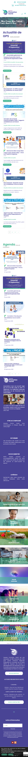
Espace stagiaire (21, 2)
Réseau (18, 125)
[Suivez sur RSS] (15, 742)
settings (12, 752)
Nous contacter (14, 702)
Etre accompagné (14, 421)
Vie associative (19, 62)
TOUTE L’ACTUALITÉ (14, 37)
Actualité (12, 62)
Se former (14, 438)
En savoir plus (7, 70)
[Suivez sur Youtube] (13, 742)
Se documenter (14, 454)
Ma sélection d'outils (20, 5)
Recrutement (19, 94)
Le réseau (14, 475)
